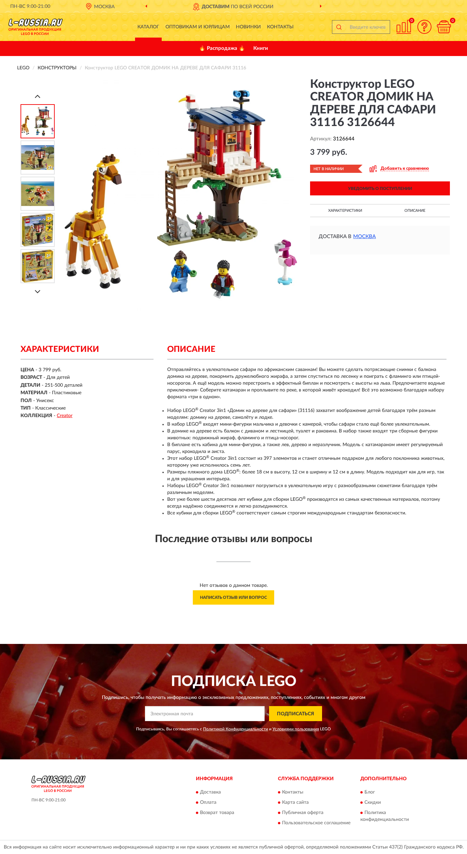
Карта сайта (295, 802)
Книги (260, 48)
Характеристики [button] (345, 210)
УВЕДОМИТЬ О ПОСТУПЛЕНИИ (380, 189)
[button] (424, 27)
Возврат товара (217, 812)
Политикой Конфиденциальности (235, 729)
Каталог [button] (148, 27)
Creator (64, 415)
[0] (443, 27)
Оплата (208, 802)
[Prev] (38, 96)
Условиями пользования (295, 729)
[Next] (38, 291)
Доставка (210, 792)
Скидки (372, 802)
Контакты (280, 27)
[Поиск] (339, 27)
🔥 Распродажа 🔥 (222, 48)
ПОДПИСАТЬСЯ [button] (295, 714)
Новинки (248, 27)
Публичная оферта (302, 812)
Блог (369, 792)
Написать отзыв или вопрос (233, 597)
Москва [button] (364, 236)
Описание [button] (414, 210)
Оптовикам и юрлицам (197, 27)
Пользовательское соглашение (316, 823)
